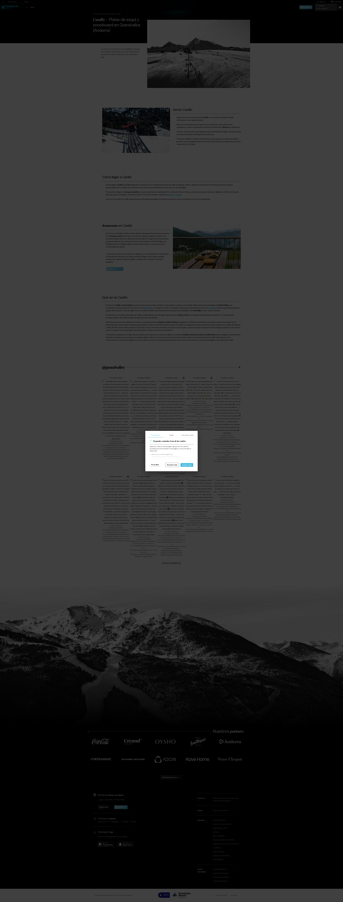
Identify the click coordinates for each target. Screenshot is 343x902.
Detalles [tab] (171, 435)
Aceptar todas (187, 465)
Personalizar (155, 465)
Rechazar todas (172, 465)
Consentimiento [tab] (155, 435)
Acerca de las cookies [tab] (187, 435)
